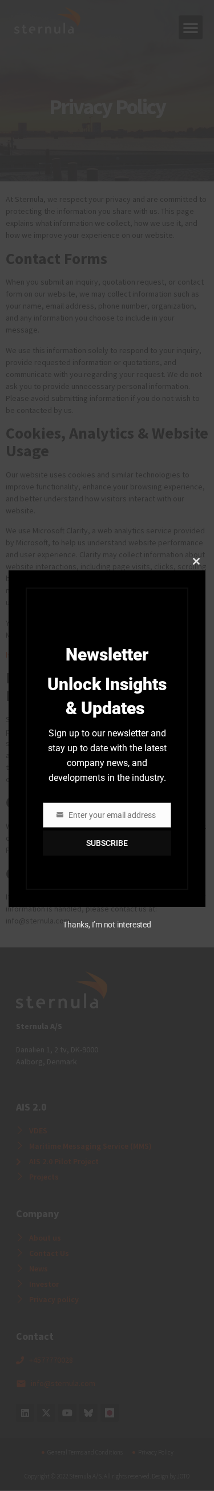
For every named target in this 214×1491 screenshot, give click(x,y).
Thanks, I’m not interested (107, 924)
